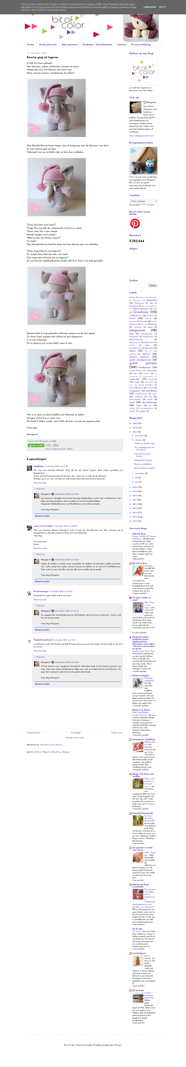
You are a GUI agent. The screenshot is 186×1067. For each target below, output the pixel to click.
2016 (135, 504)
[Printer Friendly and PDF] (36, 446)
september (140, 473)
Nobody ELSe (139, 534)
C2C (155, 309)
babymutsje (148, 337)
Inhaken (150, 316)
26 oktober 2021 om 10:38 (67, 494)
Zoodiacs (138, 327)
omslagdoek (134, 391)
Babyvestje (139, 303)
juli (136, 478)
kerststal (153, 379)
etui (146, 351)
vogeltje (142, 411)
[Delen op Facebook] (54, 445)
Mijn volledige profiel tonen (141, 136)
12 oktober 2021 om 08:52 (65, 526)
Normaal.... (149, 566)
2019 (135, 491)
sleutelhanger (149, 402)
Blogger (118, 1045)
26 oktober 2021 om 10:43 (67, 611)
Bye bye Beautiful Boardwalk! (149, 818)
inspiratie (134, 379)
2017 (135, 500)
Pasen (148, 318)
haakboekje (144, 367)
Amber (132, 297)
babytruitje (149, 342)
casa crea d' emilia (43, 526)
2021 (135, 432)
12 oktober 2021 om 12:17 (64, 640)
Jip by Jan (137, 929)
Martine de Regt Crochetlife (140, 886)
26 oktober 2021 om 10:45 (67, 662)
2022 (135, 428)
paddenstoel (141, 394)
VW (153, 321)
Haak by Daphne (140, 676)
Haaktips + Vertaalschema (97, 45)
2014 (135, 513)
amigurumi (56, 449)
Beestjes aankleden (143, 464)
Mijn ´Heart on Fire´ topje (149, 605)
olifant (70, 449)
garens (146, 354)
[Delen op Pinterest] (57, 445)
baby (131, 334)
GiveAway (141, 312)
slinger (139, 406)
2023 (135, 424)
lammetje (149, 382)
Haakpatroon (135, 316)
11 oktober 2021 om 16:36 (56, 466)
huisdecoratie (148, 376)
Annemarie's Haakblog (143, 740)
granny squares (139, 357)
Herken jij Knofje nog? (144, 443)
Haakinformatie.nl (43, 640)
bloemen (149, 348)
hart (135, 373)
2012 (135, 521)
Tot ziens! (136, 931)
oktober (139, 440)
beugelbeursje (135, 348)
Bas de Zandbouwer (149, 306)
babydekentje (147, 334)
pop (150, 397)
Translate (150, 205)
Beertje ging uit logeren (144, 468)
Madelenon (70, 228)
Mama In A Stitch (141, 710)
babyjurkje (133, 337)
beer (64, 449)
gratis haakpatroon (140, 360)
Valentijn (133, 324)
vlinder (132, 411)
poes (155, 394)
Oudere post (116, 733)
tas (150, 406)
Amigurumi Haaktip (143, 460)
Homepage (76, 733)
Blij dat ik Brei (139, 563)
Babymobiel (151, 300)
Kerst (132, 318)
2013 (135, 517)
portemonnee (135, 399)
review (150, 399)
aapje (150, 327)
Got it (162, 7)
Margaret (46, 494)
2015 (135, 508)
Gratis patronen (48, 45)
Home (30, 45)
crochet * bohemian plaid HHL (149, 995)
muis (131, 388)
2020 (135, 487)
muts (140, 388)
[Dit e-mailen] (46, 445)
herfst (146, 373)
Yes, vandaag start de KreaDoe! (144, 448)
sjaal (132, 402)
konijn (137, 382)
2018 (135, 496)
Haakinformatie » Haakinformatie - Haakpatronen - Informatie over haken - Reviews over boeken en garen (143, 643)
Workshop (152, 324)
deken (132, 351)
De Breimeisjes (41, 592)
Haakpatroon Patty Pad (143, 651)
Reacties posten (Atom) (51, 745)
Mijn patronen (70, 45)
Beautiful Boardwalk (142, 813)
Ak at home (138, 990)
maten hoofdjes (145, 385)
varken (132, 408)
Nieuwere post (34, 733)
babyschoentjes (136, 339)
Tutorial (143, 321)
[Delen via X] (51, 445)
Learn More (150, 7)
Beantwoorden (40, 483)
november (139, 436)
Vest (143, 324)
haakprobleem (135, 371)
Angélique (39, 466)
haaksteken (152, 371)
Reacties (41, 489)
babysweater (135, 342)
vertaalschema (146, 408)
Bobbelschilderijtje (140, 309)
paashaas (151, 391)
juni (137, 482)
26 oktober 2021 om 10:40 (67, 560)
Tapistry (132, 321)
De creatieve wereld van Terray (142, 849)
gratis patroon (143, 363)
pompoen (139, 397)
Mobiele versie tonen (75, 738)
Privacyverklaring (141, 45)
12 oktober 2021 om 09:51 (61, 592)
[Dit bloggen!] (49, 445)
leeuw (131, 385)
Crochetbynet (139, 953)
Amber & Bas (144, 297)
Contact (121, 45)
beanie (132, 345)
